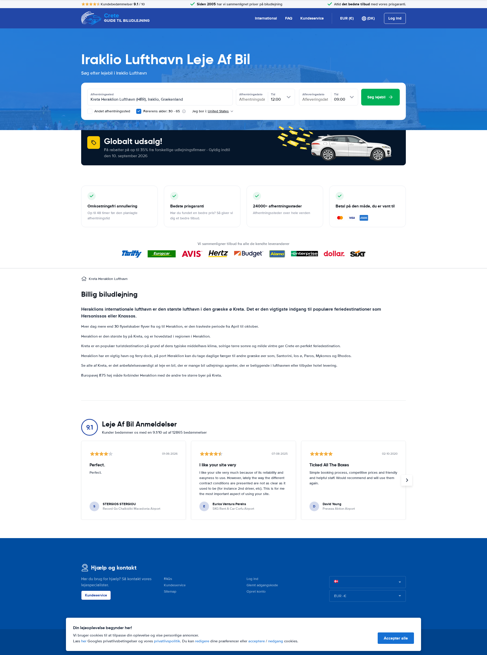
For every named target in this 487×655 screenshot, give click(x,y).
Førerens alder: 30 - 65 (161, 111)
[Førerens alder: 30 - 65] (138, 111)
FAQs (168, 579)
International (266, 18)
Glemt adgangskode (262, 585)
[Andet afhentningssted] (89, 111)
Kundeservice (312, 18)
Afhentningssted (102, 94)
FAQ (288, 18)
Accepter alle (396, 638)
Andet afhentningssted (111, 111)
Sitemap (170, 591)
